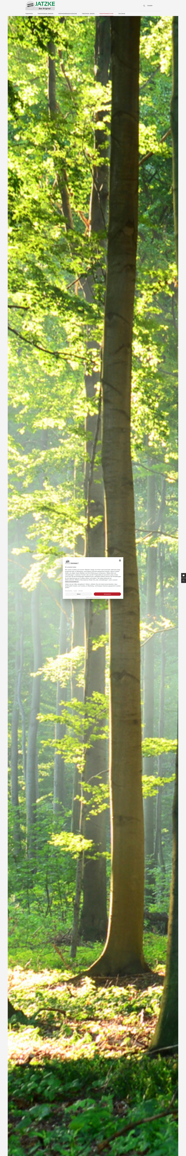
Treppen (29, 13)
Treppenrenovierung (67, 13)
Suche (144, 5)
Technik (121, 13)
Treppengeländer (45, 13)
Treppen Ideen (88, 13)
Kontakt (149, 5)
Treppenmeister (106, 13)
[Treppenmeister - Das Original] (40, 6)
